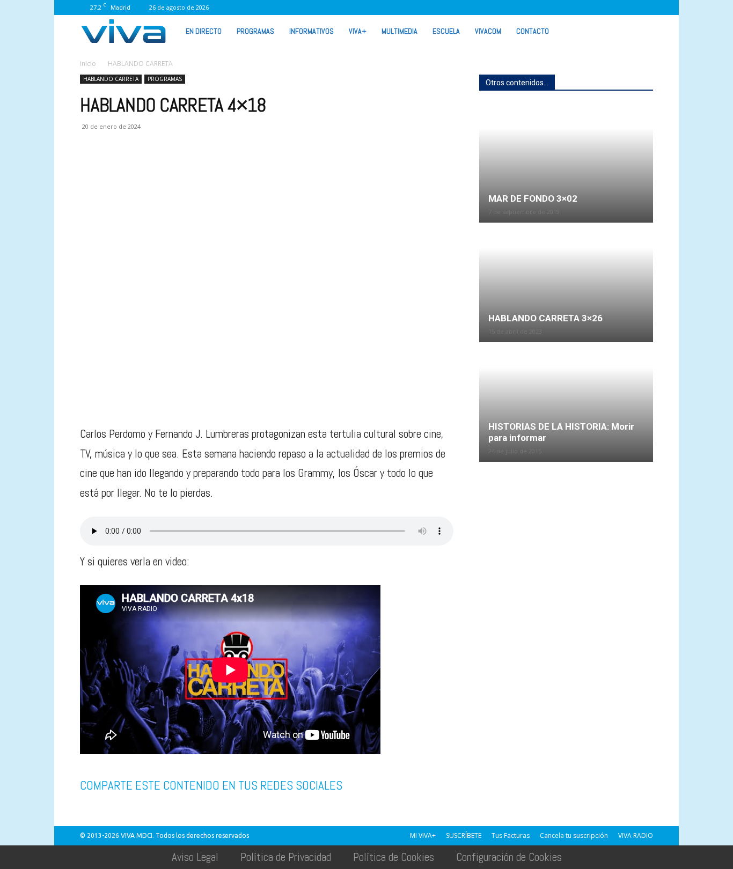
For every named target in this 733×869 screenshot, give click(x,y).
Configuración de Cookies (509, 857)
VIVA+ (357, 31)
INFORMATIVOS (311, 31)
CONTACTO (532, 31)
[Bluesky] (645, 7)
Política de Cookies (393, 857)
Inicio (88, 63)
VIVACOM (488, 31)
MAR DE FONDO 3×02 (532, 198)
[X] (574, 7)
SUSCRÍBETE (463, 835)
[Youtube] (627, 7)
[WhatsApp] (610, 7)
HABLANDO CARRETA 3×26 (545, 318)
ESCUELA (446, 31)
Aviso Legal (195, 857)
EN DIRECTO (204, 31)
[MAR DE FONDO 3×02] (566, 164)
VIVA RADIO (635, 835)
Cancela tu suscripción (574, 835)
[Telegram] (214, 169)
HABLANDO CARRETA (110, 79)
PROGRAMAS (255, 31)
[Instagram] (521, 7)
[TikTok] (556, 7)
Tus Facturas (511, 835)
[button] (640, 30)
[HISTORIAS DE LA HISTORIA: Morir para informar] (566, 403)
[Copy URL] (239, 169)
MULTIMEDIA (399, 31)
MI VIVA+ (423, 835)
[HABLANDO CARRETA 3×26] (566, 283)
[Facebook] (503, 7)
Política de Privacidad (285, 857)
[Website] (592, 7)
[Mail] (539, 7)
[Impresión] (189, 169)
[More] (264, 169)
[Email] (164, 169)
